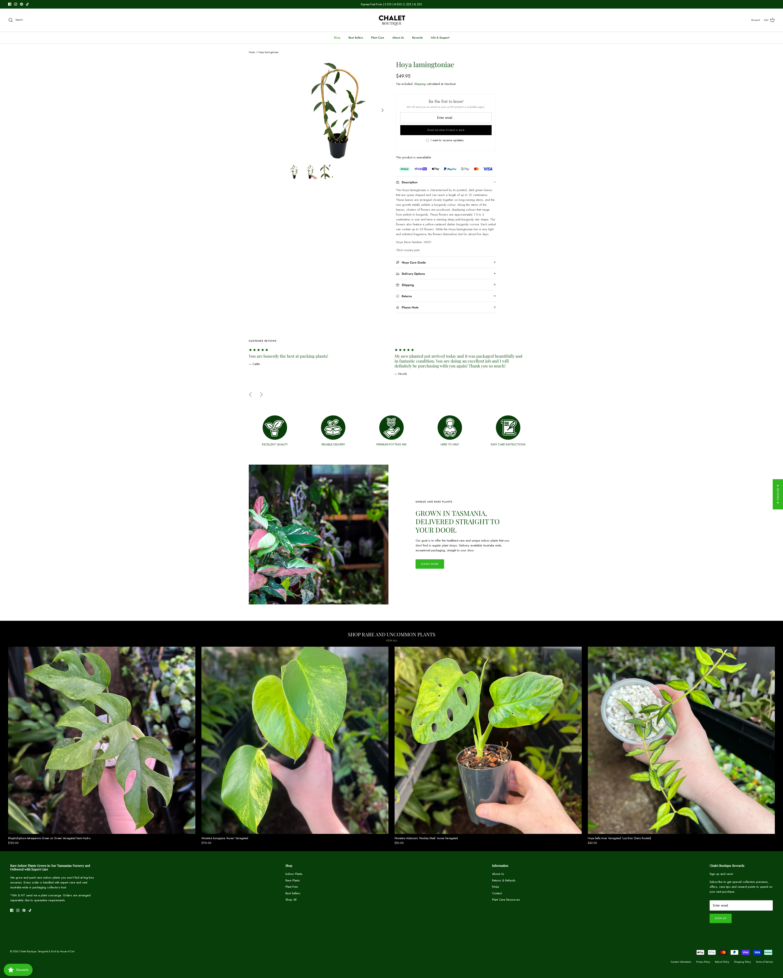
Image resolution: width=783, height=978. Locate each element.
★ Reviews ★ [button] (778, 494)
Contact (497, 893)
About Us (398, 38)
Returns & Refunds (503, 880)
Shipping (420, 84)
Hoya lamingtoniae (268, 52)
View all (391, 640)
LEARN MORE (430, 564)
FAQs (495, 887)
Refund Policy (722, 962)
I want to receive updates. (447, 140)
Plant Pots (291, 887)
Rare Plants (292, 880)
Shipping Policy (742, 962)
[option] (337, 110)
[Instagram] (15, 4)
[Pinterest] (21, 4)
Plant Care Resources (506, 899)
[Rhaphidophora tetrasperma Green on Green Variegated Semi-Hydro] (101, 740)
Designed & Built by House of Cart (56, 951)
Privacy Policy (703, 962)
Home (252, 52)
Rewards (417, 38)
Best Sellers (355, 38)
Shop (337, 38)
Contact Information (681, 962)
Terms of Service (764, 962)
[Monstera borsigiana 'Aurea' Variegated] (295, 740)
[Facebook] (9, 4)
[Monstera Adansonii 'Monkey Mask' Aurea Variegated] (488, 740)
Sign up (720, 918)
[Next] (382, 110)
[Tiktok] (27, 4)
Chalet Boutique (27, 951)
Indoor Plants (293, 874)
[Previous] (250, 394)
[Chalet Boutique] (391, 20)
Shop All (290, 899)
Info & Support (440, 38)
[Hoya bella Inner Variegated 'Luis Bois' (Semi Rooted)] (681, 740)
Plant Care (377, 38)
